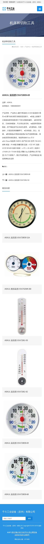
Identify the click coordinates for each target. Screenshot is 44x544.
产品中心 (27, 46)
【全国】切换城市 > (9, 2)
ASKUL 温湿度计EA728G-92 (15, 180)
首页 (21, 46)
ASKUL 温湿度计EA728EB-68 (16, 174)
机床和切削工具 (37, 46)
